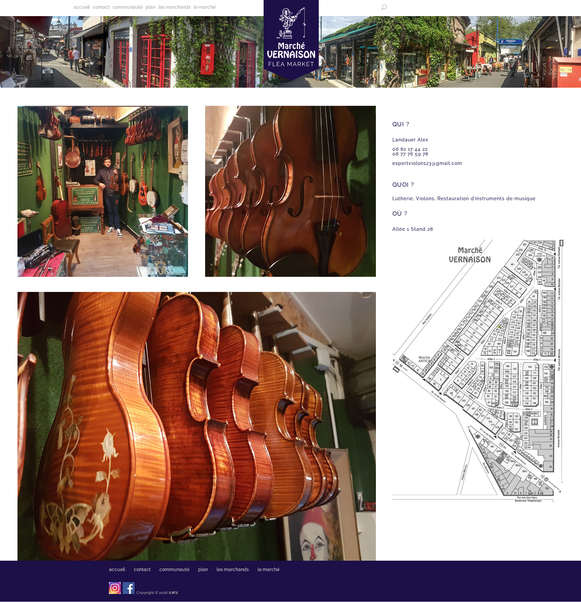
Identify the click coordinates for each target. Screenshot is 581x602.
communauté (128, 7)
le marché (205, 7)
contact (101, 7)
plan (150, 7)
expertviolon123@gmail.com (427, 163)
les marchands (174, 7)
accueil (82, 7)
